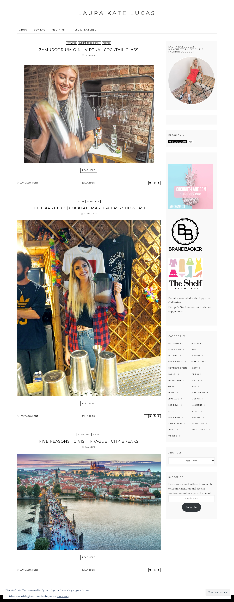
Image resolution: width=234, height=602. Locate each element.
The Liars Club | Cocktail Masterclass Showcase (88, 208)
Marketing (197, 405)
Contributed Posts (177, 368)
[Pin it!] (154, 183)
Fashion (172, 374)
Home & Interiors (200, 393)
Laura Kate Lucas (117, 13)
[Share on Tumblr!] (159, 183)
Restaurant (174, 417)
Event (82, 43)
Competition (198, 362)
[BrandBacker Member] (185, 251)
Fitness (195, 374)
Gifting (171, 386)
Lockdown (173, 405)
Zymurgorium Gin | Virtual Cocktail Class (88, 50)
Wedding (172, 436)
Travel (96, 434)
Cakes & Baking (175, 362)
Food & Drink (93, 43)
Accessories (174, 343)
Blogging (173, 356)
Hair (194, 386)
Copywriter (205, 298)
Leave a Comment (29, 183)
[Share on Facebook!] (146, 183)
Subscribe (191, 507)
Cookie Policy (63, 596)
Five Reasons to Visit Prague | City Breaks (88, 441)
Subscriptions (175, 423)
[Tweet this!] (150, 183)
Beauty (195, 349)
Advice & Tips (174, 349)
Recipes (106, 43)
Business (196, 356)
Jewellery (173, 399)
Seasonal (196, 417)
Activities (71, 43)
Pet (170, 411)
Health (171, 393)
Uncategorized (199, 430)
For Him (195, 380)
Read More (88, 170)
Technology (198, 423)
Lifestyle (196, 399)
